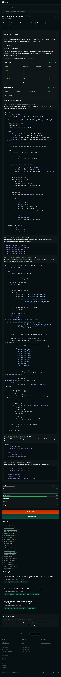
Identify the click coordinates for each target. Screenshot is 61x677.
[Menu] (57, 2)
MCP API (33, 619)
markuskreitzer (7, 18)
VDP (42, 647)
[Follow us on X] (58, 672)
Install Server (31, 512)
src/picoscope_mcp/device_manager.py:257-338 (18, 257)
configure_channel (9, 528)
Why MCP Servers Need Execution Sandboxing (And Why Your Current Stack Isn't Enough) (18, 602)
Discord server (48, 625)
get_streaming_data (9, 545)
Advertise (4, 667)
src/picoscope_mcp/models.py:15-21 (14, 462)
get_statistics (7, 543)
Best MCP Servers (7, 651)
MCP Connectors (6, 645)
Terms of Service (46, 643)
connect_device (8, 533)
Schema (13, 23)
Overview (5, 23)
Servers (14, 7)
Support (4, 658)
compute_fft (7, 526)
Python (4, 27)
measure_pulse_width (10, 552)
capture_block (8, 524)
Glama (3, 7)
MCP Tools (5, 649)
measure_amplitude (9, 549)
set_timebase (7, 562)
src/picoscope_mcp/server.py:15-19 (14, 237)
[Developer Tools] (55, 16)
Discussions (40, 23)
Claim (14, 18)
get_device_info (8, 541)
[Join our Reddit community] (56, 672)
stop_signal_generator (10, 566)
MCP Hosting (25, 649)
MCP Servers (5, 643)
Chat (22, 643)
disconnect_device (9, 535)
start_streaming (8, 564)
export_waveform (9, 537)
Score (32, 23)
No (38, 634)
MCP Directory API (26, 645)
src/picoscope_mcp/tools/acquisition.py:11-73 (17, 104)
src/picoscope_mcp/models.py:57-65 (15, 436)
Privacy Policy (45, 645)
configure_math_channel (10, 531)
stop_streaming (8, 568)
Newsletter (5, 665)
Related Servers (23, 23)
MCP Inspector (25, 651)
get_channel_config (9, 539)
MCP (9, 7)
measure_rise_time (9, 554)
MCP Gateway (25, 647)
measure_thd (7, 556)
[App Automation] (58, 16)
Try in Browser (31, 516)
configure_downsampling (11, 530)
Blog (3, 663)
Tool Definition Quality (9, 485)
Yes (33, 634)
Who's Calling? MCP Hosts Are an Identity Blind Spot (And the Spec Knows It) (28, 577)
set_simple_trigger (9, 560)
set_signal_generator (9, 558)
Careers (4, 661)
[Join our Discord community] (53, 672)
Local (10, 27)
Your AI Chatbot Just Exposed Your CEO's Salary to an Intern (23, 589)
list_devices (7, 547)
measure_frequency (9, 551)
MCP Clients (5, 647)
